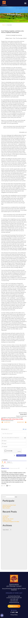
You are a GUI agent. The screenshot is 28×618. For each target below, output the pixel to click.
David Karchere (9, 420)
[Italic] (4, 437)
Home (3, 24)
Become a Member (7, 506)
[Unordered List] (10, 437)
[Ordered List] (9, 437)
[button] (25, 3)
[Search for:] (9, 496)
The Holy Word (6, 516)
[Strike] (7, 437)
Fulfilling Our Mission (7, 520)
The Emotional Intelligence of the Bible (11, 521)
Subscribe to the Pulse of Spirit (9, 505)
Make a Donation (6, 507)
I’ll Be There (5, 517)
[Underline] (5, 437)
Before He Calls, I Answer (8, 518)
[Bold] (2, 437)
